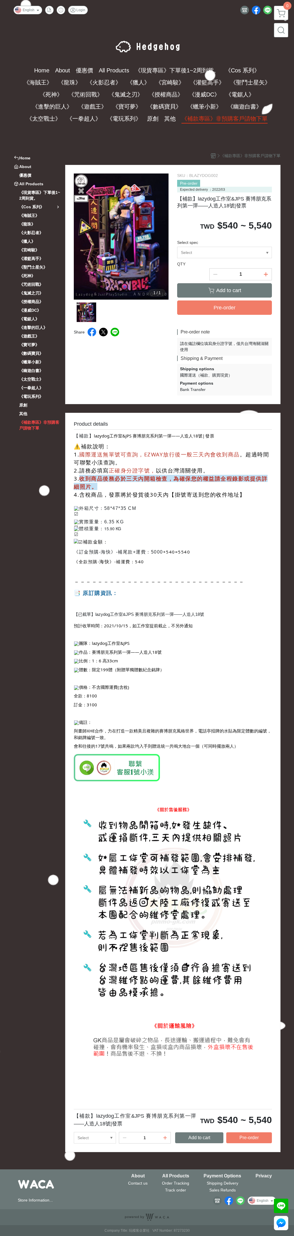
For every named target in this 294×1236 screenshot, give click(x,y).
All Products (175, 1176)
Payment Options (222, 1176)
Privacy (264, 1176)
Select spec (187, 242)
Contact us (138, 1183)
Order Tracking (175, 1183)
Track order (175, 1190)
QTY (181, 264)
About (138, 1176)
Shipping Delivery (222, 1183)
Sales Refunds (222, 1190)
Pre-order (189, 183)
